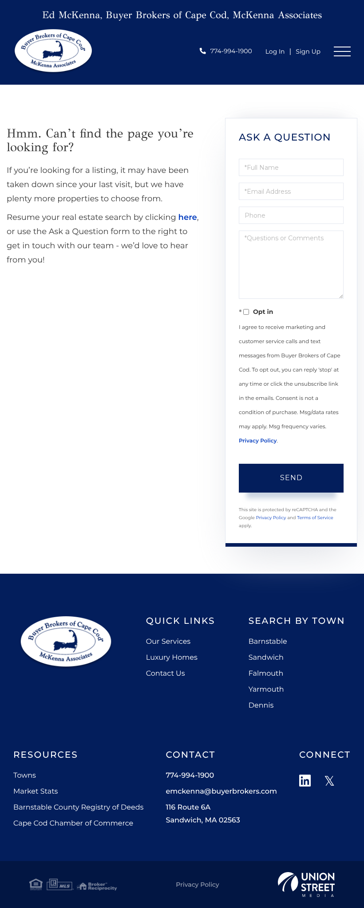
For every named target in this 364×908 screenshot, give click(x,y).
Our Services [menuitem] (168, 642)
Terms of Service (315, 518)
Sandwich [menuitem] (266, 658)
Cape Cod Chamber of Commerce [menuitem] (73, 823)
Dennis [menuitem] (261, 705)
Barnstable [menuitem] (268, 642)
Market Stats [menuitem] (35, 791)
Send (291, 478)
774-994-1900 (231, 51)
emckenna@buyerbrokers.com (221, 791)
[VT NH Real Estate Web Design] (306, 884)
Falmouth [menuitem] (266, 673)
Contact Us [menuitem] (165, 673)
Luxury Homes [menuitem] (172, 658)
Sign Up (308, 51)
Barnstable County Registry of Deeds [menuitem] (78, 807)
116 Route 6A (203, 814)
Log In (275, 51)
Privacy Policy (258, 441)
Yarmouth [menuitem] (266, 689)
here (187, 217)
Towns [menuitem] (24, 775)
